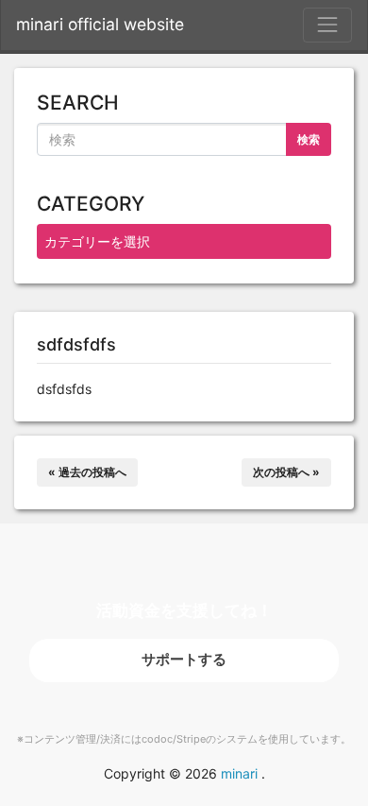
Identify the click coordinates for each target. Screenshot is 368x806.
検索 (308, 139)
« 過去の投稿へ (87, 472)
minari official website (100, 24)
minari (239, 773)
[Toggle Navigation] (327, 25)
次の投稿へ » (286, 472)
